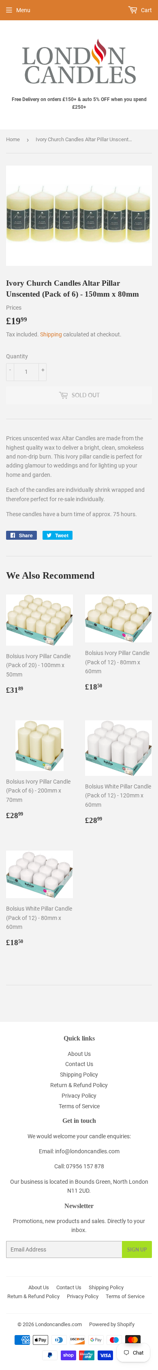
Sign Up (137, 1250)
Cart (146, 10)
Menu (23, 10)
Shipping (51, 334)
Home (13, 139)
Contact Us (79, 1064)
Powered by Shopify (112, 1324)
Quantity (17, 356)
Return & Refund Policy (79, 1085)
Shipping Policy (79, 1074)
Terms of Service (79, 1106)
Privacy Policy (79, 1095)
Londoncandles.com (58, 1324)
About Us (79, 1054)
